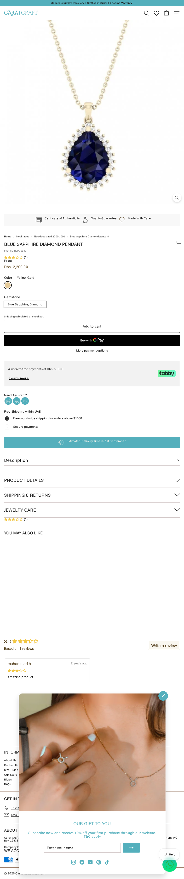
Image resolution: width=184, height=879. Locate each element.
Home (8, 236)
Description (16, 460)
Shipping (9, 316)
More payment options (92, 350)
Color (19, 277)
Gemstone (12, 297)
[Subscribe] (131, 848)
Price (8, 260)
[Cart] (166, 13)
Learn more (19, 378)
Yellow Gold (7, 285)
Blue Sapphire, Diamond (25, 304)
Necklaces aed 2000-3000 (49, 236)
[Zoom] (176, 197)
